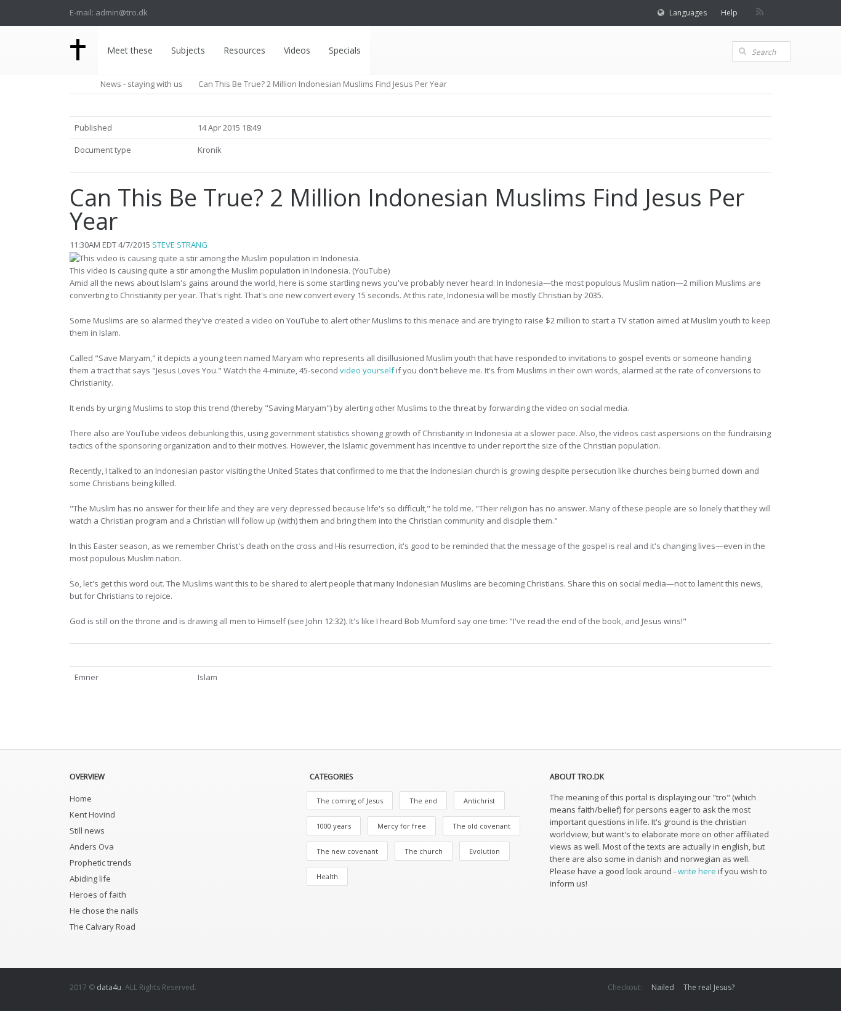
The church (423, 851)
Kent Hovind (92, 814)
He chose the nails (104, 910)
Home (81, 798)
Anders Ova (92, 846)
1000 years (333, 825)
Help (729, 12)
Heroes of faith (98, 894)
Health (327, 876)
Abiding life (90, 878)
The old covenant (481, 825)
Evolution (484, 851)
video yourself (367, 370)
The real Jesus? (708, 987)
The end (423, 800)
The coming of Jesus (349, 800)
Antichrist (479, 800)
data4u (109, 987)
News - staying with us (141, 83)
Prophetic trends (101, 862)
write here (697, 871)
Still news (87, 830)
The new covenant (347, 851)
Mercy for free (401, 825)
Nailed (662, 987)
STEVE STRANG (179, 244)
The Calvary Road (102, 926)
